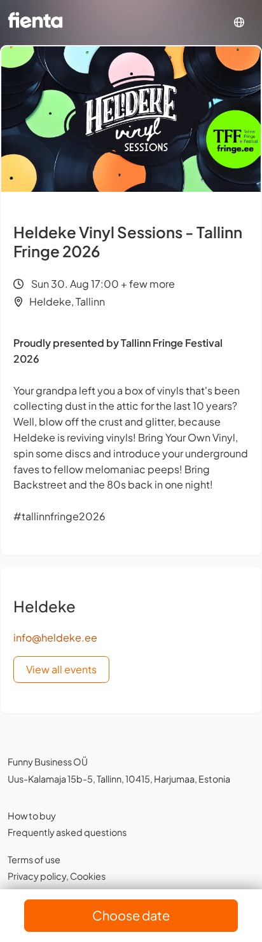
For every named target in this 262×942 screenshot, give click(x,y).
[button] (239, 22)
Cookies (88, 876)
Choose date (131, 915)
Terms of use (34, 859)
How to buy (32, 815)
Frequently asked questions (67, 832)
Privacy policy (37, 876)
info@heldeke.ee (55, 637)
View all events (61, 669)
